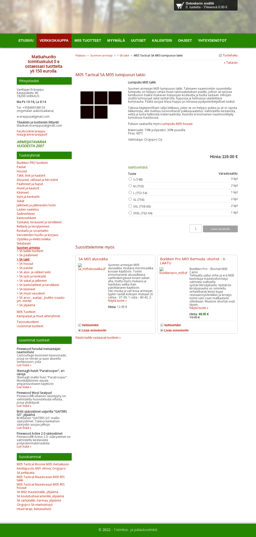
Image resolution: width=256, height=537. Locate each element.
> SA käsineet (26, 289)
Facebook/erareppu (31, 131)
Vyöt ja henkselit (28, 197)
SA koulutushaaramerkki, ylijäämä (40, 496)
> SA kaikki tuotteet (30, 251)
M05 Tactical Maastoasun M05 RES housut (40, 486)
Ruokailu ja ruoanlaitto (32, 231)
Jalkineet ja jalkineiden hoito (36, 205)
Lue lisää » (24, 365)
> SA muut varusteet (31, 293)
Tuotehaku (230, 55)
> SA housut (25, 264)
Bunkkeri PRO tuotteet (32, 163)
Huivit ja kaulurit (28, 188)
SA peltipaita (25, 473)
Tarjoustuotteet (28, 322)
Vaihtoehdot (90, 325)
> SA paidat (25, 268)
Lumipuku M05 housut (177, 124)
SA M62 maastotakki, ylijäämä (37, 492)
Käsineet (23, 192)
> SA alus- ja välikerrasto (34, 272)
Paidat (21, 167)
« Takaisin (231, 62)
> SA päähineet (27, 255)
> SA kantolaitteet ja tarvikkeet (38, 285)
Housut (22, 171)
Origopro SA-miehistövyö (35, 505)
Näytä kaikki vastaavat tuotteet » (98, 337)
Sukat (20, 201)
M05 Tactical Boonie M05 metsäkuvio (43, 464)
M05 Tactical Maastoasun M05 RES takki (40, 478)
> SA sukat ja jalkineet (32, 280)
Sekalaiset (24, 243)
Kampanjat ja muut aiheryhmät (38, 316)
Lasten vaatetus (28, 209)
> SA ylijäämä (26, 305)
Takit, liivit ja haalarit (31, 175)
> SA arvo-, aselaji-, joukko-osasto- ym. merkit (41, 299)
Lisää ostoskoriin (94, 330)
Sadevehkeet (26, 214)
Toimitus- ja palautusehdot (136, 529)
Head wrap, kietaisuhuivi (34, 509)
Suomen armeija (101, 55)
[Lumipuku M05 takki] (102, 83)
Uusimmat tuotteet (30, 326)
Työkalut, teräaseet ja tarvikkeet (39, 222)
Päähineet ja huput (30, 184)
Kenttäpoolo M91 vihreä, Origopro (41, 468)
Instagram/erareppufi (32, 134)
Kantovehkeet (26, 218)
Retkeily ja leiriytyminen (33, 226)
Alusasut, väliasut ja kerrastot (37, 180)
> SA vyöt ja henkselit (31, 276)
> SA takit (123, 55)
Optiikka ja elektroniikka (33, 239)
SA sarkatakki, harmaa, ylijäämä (39, 500)
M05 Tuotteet (26, 312)
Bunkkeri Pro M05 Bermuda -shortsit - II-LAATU (193, 261)
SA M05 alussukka (93, 259)
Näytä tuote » (117, 300)
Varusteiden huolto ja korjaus (37, 235)
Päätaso (81, 55)
